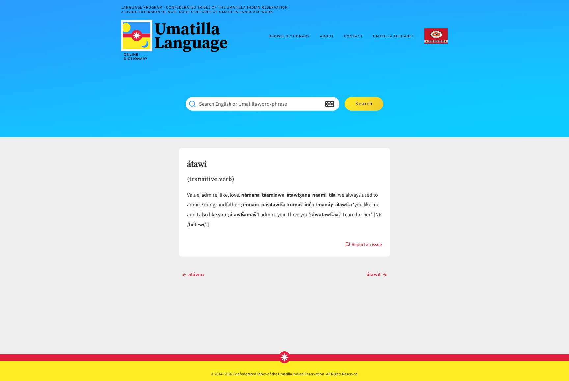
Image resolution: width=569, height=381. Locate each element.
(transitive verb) (210, 178)
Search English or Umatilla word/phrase (243, 104)
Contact (353, 36)
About (327, 36)
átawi (197, 164)
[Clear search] (317, 104)
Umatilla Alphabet (393, 36)
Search (364, 103)
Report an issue (367, 245)
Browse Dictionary (289, 36)
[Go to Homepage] (176, 40)
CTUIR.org (436, 36)
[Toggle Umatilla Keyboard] (329, 104)
